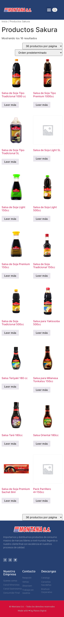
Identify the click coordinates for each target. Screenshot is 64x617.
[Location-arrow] (15, 560)
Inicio (5, 21)
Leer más (10, 104)
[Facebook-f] (5, 560)
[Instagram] (10, 560)
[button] (49, 10)
